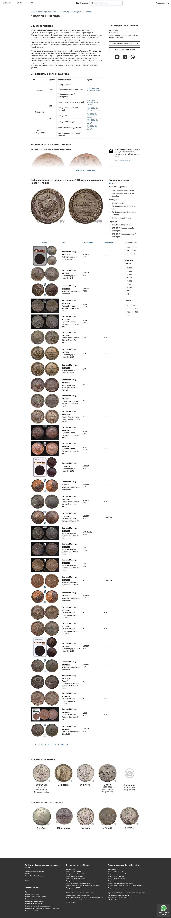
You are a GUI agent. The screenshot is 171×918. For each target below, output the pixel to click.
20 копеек (41, 785)
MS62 (129, 281)
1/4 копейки (63, 828)
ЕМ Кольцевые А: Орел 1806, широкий (124, 213)
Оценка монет (29, 892)
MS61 (129, 284)
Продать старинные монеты (34, 903)
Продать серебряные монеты (34, 901)
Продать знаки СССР (31, 911)
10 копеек (85, 784)
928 (128, 315)
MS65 (129, 271)
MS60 (129, 288)
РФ (31, 3)
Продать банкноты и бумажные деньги (37, 906)
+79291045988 (112, 900)
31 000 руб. (92, 115)
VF (135, 250)
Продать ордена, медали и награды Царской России (42, 908)
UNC (129, 247)
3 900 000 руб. (93, 89)
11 (67, 744)
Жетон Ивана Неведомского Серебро (123, 194)
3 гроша (107, 828)
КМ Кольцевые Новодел (122, 218)
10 (62, 744)
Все (113, 183)
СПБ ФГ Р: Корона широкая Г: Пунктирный (124, 235)
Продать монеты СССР (32, 894)
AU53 (129, 294)
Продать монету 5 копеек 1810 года (125, 43)
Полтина (86, 828)
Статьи (27, 881)
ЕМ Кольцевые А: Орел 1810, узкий (124, 207)
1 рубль (41, 828)
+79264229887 (71, 902)
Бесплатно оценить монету (125, 49)
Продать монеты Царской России (35, 896)
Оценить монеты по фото (164, 913)
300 (136, 309)
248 (134, 305)
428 (136, 312)
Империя (7, 3)
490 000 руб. (94, 109)
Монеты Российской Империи (34, 871)
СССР (19, 3)
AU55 (129, 291)
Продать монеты (163, 3)
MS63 (129, 278)
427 (128, 312)
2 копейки (63, 784)
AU (137, 247)
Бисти (107, 784)
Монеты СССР (29, 873)
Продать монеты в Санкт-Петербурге (124, 865)
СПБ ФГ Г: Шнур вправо (122, 225)
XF (128, 250)
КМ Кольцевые (118, 203)
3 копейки (129, 785)
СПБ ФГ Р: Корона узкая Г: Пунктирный (123, 229)
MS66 (129, 268)
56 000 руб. (92, 127)
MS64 (129, 274)
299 (128, 309)
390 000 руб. (92, 121)
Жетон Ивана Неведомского (123, 190)
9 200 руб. (92, 102)
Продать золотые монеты (33, 899)
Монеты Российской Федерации (35, 876)
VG (134, 254)
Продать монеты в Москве (78, 865)
